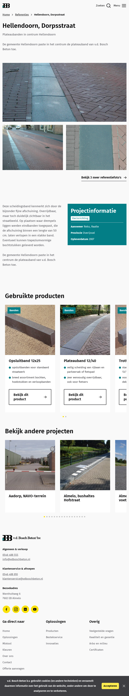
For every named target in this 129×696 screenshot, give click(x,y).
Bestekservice (54, 637)
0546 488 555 (10, 555)
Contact (7, 662)
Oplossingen (10, 637)
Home (6, 14)
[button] (124, 686)
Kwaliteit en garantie (101, 637)
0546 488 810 (10, 574)
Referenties (22, 14)
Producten (52, 631)
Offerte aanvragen (13, 668)
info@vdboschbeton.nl (16, 559)
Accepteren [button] (110, 686)
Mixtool (7, 643)
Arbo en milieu (98, 643)
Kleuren (7, 649)
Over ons (8, 656)
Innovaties (52, 643)
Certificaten (96, 649)
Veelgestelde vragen (101, 631)
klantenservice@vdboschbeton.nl (23, 578)
